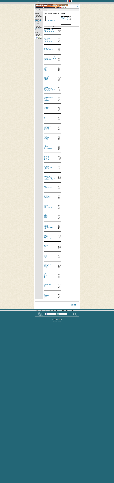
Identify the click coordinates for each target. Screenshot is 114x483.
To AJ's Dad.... (45, 255)
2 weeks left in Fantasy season (47, 165)
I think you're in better (46, 295)
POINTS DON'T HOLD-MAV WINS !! (48, 264)
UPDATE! (45, 209)
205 (67, 20)
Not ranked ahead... (46, 278)
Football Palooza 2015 (47, 38)
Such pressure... (46, 235)
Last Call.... (45, 117)
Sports (36, 25)
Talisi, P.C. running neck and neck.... (48, 148)
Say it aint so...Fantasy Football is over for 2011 (50, 89)
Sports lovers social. (46, 127)
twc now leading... (46, 86)
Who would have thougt (47, 176)
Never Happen (46, 275)
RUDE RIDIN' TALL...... (47, 267)
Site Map (74, 314)
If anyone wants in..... (46, 81)
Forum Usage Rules (37, 39)
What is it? (45, 136)
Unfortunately (45, 80)
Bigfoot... (45, 219)
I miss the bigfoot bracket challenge (48, 29)
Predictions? (45, 287)
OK (44, 199)
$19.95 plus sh (46, 116)
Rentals (57, 310)
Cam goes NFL (46, 145)
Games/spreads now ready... (47, 50)
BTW (44, 125)
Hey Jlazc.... (45, 228)
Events (37, 310)
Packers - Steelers (46, 138)
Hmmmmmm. (45, 297)
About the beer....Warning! (47, 288)
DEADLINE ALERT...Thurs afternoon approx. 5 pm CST (51, 52)
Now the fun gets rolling (47, 150)
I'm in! (45, 30)
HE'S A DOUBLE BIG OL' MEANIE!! (48, 227)
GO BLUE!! (45, 69)
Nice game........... (46, 296)
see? (44, 185)
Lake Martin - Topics (63, 17)
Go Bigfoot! (45, 98)
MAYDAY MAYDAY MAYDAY (48, 71)
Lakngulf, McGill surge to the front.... (48, 88)
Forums (72, 310)
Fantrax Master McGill (47, 61)
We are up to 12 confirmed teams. (48, 207)
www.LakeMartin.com (57, 319)
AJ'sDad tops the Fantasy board (48, 167)
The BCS (45, 276)
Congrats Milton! (46, 67)
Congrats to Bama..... (46, 226)
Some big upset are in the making (48, 189)
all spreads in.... (46, 169)
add (44, 293)
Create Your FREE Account (51, 20)
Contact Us (75, 313)
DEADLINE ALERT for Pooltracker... (48, 97)
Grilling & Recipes (37, 28)
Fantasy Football (46, 215)
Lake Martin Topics (37, 12)
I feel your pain (46, 265)
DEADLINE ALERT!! (46, 107)
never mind (45, 111)
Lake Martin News (73, 303)
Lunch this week (46, 244)
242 (67, 19)
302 (67, 18)
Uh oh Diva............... (46, 268)
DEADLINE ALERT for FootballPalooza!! (49, 179)
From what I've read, (46, 166)
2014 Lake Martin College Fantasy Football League (50, 58)
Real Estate (62, 310)
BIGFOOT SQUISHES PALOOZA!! (48, 177)
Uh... (44, 274)
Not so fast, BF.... (46, 236)
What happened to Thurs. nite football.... (49, 49)
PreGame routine (46, 110)
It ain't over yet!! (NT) (46, 168)
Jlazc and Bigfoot (46, 234)
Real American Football (47, 66)
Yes (44, 286)
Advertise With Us (76, 6)
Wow (44, 188)
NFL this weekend (46, 225)
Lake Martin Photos (73, 304)
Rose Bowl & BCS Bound (47, 229)
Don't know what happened (47, 238)
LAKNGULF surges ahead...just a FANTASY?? (49, 178)
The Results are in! (46, 159)
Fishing (49, 310)
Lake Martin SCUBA (38, 31)
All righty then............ (46, 273)
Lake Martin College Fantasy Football (48, 41)
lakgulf (45, 120)
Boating (45, 310)
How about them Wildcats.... (47, 283)
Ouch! (45, 246)
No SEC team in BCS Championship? (48, 90)
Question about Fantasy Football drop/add (49, 180)
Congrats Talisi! (46, 146)
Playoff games (45, 140)
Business (67, 310)
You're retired (45, 51)
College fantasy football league (48, 214)
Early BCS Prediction (46, 156)
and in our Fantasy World (47, 91)
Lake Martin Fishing (38, 20)
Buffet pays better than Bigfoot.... (48, 59)
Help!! (45, 254)
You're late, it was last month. (47, 126)
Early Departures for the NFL (47, 224)
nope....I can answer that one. (47, 198)
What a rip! (45, 109)
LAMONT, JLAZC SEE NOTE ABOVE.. (49, 258)
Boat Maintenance (37, 17)
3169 (67, 17)
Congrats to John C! (46, 78)
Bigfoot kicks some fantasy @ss (48, 187)
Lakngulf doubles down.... (47, 48)
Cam (44, 175)
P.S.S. (44, 218)
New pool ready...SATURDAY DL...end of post (49, 47)
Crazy (45, 106)
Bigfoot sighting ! (46, 39)
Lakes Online (59, 321)
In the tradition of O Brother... (47, 196)
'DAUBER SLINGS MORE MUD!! (48, 186)
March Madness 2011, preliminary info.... (49, 135)
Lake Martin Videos (73, 305)
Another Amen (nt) (46, 137)
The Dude (45, 237)
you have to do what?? (47, 249)
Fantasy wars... (46, 77)
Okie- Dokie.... (46, 248)
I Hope (45, 277)
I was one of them (46, 205)
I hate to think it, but (46, 157)
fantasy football (46, 101)
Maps (53, 310)
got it (44, 208)
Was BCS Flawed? (46, 42)
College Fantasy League (47, 197)
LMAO (45, 285)
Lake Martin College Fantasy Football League (49, 31)
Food (41, 310)
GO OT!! (45, 160)
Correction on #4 (46, 155)
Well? (44, 247)
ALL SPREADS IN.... (46, 96)
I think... (45, 204)
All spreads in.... (46, 194)
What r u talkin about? (46, 239)
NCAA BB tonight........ (47, 266)
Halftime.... (45, 68)
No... (44, 263)
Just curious (45, 37)
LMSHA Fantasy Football (47, 129)
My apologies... (46, 130)
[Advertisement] (38, 54)
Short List (45, 147)
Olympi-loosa (45, 60)
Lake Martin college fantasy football (48, 76)
